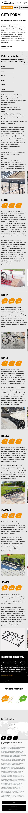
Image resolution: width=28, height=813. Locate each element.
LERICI (3, 66)
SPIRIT (3, 75)
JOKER (3, 89)
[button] (26, 742)
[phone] (18, 2)
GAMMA (3, 85)
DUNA (2, 71)
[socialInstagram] (9, 738)
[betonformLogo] (8, 719)
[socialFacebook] (3, 738)
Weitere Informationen (14, 809)
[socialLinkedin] (15, 738)
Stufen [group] (16, 7)
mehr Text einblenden (6, 46)
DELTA (2, 80)
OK (14, 802)
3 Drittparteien (16, 745)
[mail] (20, 2)
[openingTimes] (15, 2)
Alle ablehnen (14, 806)
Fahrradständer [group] (7, 7)
